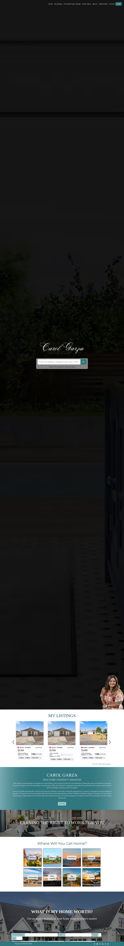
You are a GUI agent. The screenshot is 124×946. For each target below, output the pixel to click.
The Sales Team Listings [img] (72, 4)
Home (50, 4)
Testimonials (103, 4)
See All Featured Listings (101, 764)
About (95, 4)
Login (119, 4)
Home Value (86, 4)
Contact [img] (112, 4)
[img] (94, 944)
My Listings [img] (58, 4)
